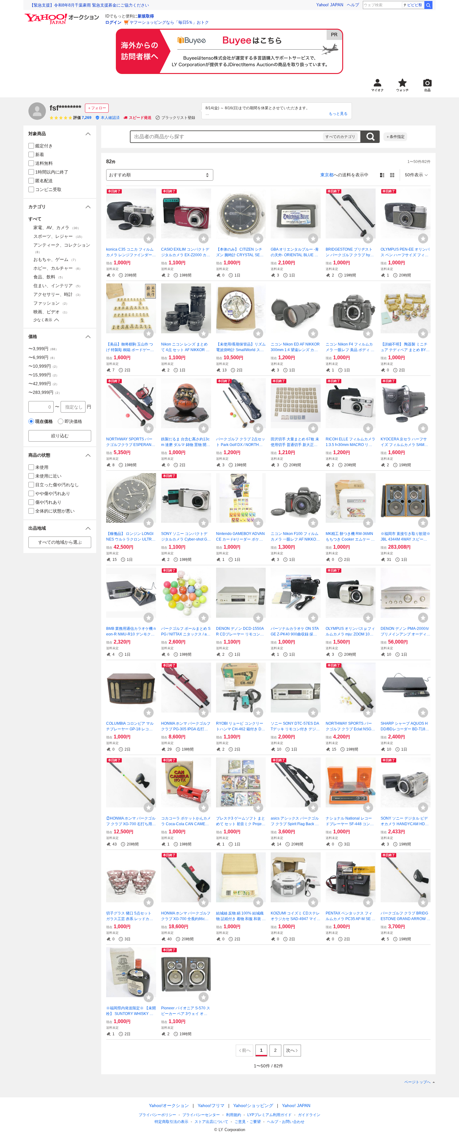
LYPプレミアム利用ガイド (269, 1115)
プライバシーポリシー (157, 1115)
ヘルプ (353, 4)
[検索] (428, 5)
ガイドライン (309, 1115)
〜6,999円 (42, 357)
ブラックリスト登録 (178, 117)
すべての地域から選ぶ (60, 542)
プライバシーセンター (201, 1115)
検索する (370, 136)
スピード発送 (140, 117)
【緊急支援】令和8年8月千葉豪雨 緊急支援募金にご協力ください (89, 5)
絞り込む (60, 435)
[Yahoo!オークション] (62, 15)
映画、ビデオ (51, 311)
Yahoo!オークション (169, 1105)
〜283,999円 (45, 392)
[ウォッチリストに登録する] (149, 238)
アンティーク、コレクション (61, 248)
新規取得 (146, 16)
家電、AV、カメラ (57, 227)
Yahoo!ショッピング (253, 1105)
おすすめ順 (120, 174)
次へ (290, 1050)
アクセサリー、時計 (57, 294)
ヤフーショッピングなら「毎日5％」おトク (169, 22)
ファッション (51, 303)
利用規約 (233, 1115)
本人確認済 (110, 117)
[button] (59, 133)
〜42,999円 (43, 383)
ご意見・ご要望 (247, 1122)
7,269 (86, 117)
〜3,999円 (43, 348)
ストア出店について (211, 1122)
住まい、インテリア (57, 285)
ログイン (113, 22)
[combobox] (226, 136)
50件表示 (414, 174)
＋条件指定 (395, 137)
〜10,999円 (43, 366)
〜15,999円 (43, 374)
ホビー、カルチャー (57, 268)
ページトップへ (417, 1082)
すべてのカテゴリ (340, 137)
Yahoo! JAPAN (329, 4)
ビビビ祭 (414, 5)
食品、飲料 (49, 276)
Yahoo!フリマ (211, 1105)
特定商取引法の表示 (171, 1122)
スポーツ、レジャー (58, 236)
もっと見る (338, 113)
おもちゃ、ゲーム (55, 259)
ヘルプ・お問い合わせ (285, 1122)
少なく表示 (42, 320)
